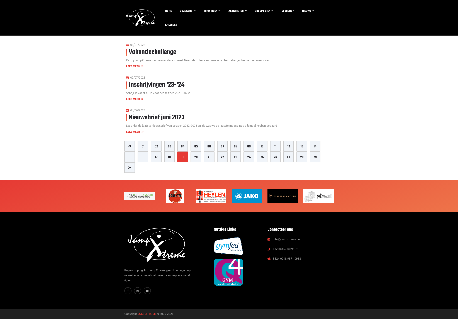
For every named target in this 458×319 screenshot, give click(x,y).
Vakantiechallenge (152, 52)
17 (156, 157)
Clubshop (287, 11)
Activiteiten (236, 11)
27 (288, 157)
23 (235, 157)
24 (249, 157)
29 (315, 157)
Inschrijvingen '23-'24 (156, 85)
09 (249, 146)
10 (262, 146)
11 (275, 146)
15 (129, 157)
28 (302, 157)
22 (222, 157)
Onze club (186, 11)
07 (222, 146)
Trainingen (210, 11)
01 (143, 146)
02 (156, 146)
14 (315, 146)
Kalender (171, 25)
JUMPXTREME (147, 313)
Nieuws (306, 11)
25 (262, 157)
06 (209, 146)
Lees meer (133, 66)
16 (143, 157)
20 (196, 157)
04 (182, 146)
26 (275, 157)
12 (288, 146)
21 (209, 157)
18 (169, 157)
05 (196, 146)
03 (169, 146)
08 (235, 146)
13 (302, 146)
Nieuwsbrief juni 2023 (156, 118)
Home (168, 11)
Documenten (262, 11)
